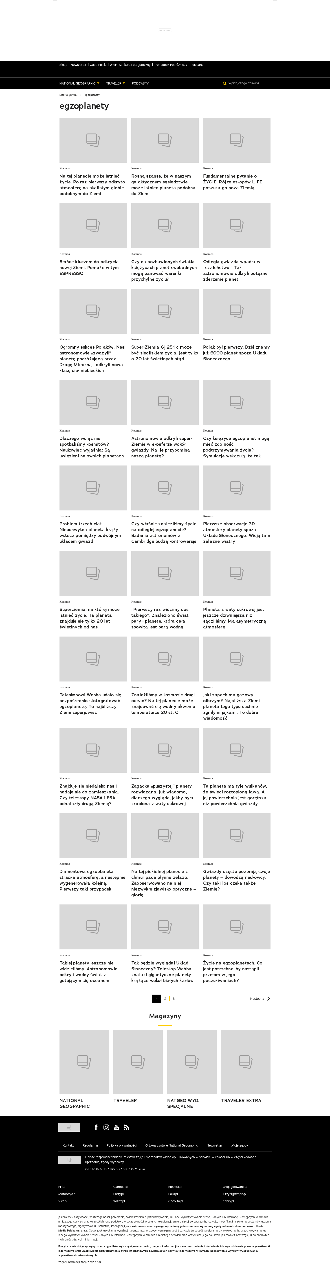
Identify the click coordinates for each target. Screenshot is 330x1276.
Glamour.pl (120, 1187)
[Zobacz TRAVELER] (138, 1062)
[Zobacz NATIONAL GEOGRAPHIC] (84, 1062)
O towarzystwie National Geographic (171, 1145)
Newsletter (78, 65)
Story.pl (228, 1201)
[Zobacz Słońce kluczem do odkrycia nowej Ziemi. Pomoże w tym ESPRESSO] (93, 225)
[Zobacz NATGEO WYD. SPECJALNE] (192, 1062)
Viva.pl (62, 1201)
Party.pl (118, 1194)
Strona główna (68, 94)
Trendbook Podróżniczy (170, 65)
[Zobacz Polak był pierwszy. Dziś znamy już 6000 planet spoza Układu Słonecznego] (237, 311)
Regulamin (90, 1145)
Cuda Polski (98, 65)
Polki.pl (173, 1194)
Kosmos (64, 168)
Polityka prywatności (121, 1145)
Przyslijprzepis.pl (234, 1194)
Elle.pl (62, 1187)
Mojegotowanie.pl (235, 1187)
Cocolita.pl (175, 1201)
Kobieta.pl (175, 1187)
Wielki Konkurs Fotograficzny (130, 65)
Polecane (197, 65)
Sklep (63, 65)
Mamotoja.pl (67, 1194)
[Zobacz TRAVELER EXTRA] (246, 1062)
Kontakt (68, 1145)
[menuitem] (79, 83)
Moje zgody (239, 1145)
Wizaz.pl (119, 1201)
